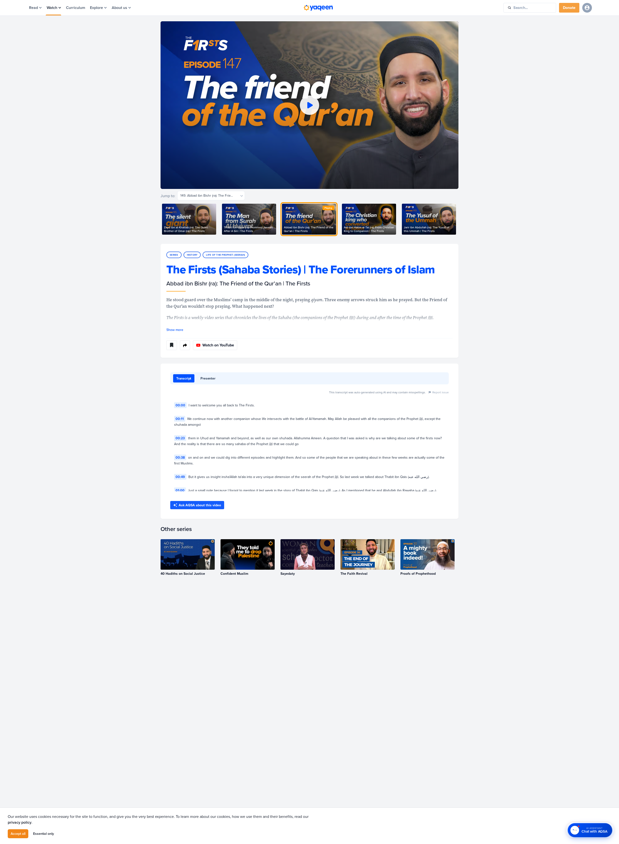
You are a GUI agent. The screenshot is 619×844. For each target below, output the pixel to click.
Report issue (440, 392)
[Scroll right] (458, 219)
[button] (309, 105)
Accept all (18, 833)
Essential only (43, 833)
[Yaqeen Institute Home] (318, 8)
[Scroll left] (160, 219)
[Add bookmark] (171, 345)
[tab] (183, 378)
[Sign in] (587, 8)
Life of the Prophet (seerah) (225, 255)
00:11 (180, 418)
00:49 (180, 476)
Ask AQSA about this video (200, 505)
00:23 (180, 438)
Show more (174, 329)
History (192, 255)
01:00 (180, 490)
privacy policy (19, 822)
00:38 (180, 457)
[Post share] (185, 345)
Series (174, 255)
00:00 (180, 405)
